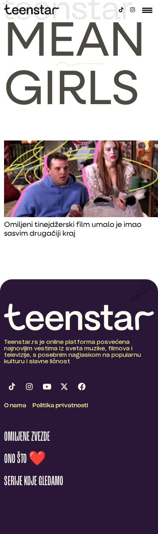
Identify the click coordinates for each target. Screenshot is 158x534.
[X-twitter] (64, 386)
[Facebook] (81, 386)
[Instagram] (132, 9)
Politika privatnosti (60, 406)
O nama (15, 406)
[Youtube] (46, 386)
